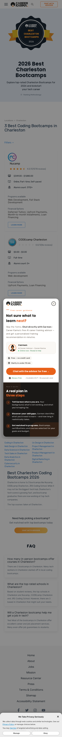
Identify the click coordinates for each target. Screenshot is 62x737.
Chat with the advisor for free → (31, 371)
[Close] (53, 303)
